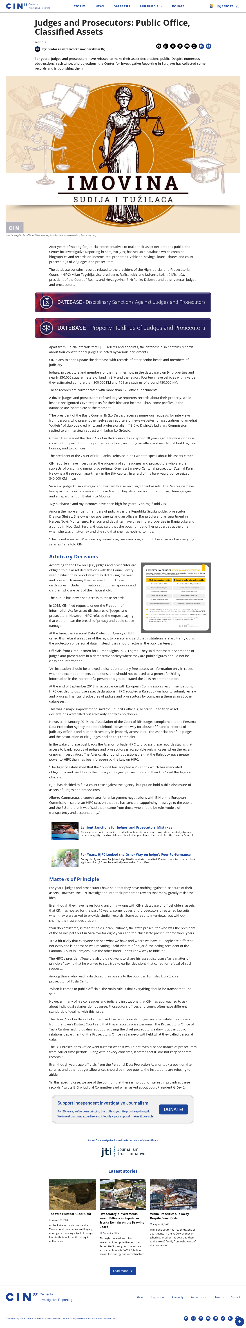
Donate (178, 6)
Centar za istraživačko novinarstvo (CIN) (76, 49)
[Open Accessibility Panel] (239, 1321)
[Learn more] (123, 1125)
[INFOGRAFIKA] (176, 632)
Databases (122, 6)
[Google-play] (230, 1318)
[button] (158, 46)
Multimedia (149, 6)
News (99, 6)
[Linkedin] (215, 1318)
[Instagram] (193, 1318)
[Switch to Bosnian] (211, 6)
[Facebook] (186, 1318)
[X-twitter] (200, 1318)
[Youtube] (208, 1318)
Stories (80, 6)
